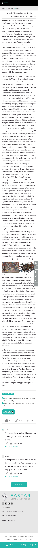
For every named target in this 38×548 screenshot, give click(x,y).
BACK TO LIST (8, 394)
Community (11, 8)
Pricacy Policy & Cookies (15, 539)
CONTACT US (6, 507)
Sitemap (29, 539)
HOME (4, 8)
